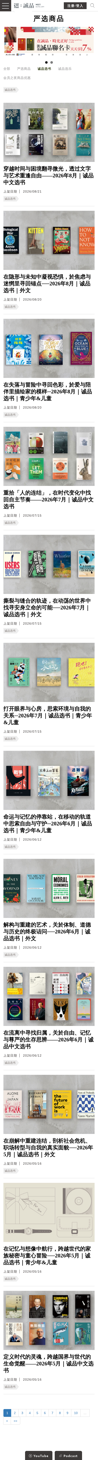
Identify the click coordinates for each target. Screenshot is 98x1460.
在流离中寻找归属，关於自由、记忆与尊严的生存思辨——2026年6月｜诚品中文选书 (48, 1039)
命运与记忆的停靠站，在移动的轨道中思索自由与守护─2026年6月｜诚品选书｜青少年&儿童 (47, 823)
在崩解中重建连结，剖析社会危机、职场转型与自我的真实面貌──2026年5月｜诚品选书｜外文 (48, 1147)
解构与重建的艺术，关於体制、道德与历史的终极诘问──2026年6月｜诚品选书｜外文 (47, 931)
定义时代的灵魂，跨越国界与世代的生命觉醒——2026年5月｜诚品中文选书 (48, 1363)
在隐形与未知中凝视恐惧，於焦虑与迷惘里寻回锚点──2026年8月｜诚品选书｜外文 (47, 283)
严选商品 (24, 68)
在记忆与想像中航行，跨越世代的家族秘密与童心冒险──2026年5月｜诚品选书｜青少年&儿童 (47, 1255)
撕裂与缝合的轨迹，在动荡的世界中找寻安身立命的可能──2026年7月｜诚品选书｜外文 (47, 607)
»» (15, 1420)
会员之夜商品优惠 (17, 78)
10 (76, 1413)
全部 (6, 68)
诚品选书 (44, 68)
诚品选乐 (65, 68)
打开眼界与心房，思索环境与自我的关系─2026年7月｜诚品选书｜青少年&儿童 (47, 715)
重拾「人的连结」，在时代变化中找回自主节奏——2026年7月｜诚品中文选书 (48, 499)
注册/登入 (75, 6)
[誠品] (29, 5)
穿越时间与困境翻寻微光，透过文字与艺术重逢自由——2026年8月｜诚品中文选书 (48, 175)
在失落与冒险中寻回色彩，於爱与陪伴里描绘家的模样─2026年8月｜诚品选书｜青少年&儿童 (47, 391)
